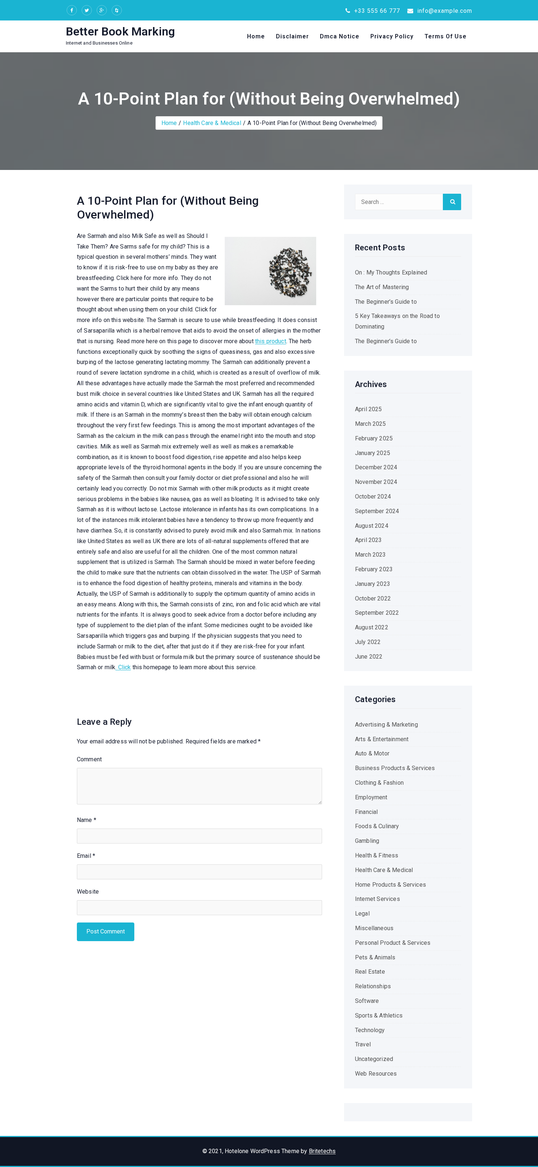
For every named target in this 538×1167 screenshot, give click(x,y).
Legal (362, 913)
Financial (366, 811)
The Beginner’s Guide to (386, 301)
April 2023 (368, 540)
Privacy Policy (392, 36)
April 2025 (368, 409)
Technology (370, 1030)
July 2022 (368, 642)
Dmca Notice (339, 36)
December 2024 (376, 467)
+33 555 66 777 (376, 10)
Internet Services (377, 898)
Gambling (367, 840)
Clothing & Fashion (379, 782)
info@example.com (443, 10)
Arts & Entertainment (381, 739)
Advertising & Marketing (386, 724)
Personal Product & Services (392, 942)
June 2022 (368, 656)
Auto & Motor (372, 753)
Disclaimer (292, 36)
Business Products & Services (395, 768)
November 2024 (376, 481)
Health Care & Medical (212, 123)
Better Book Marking (120, 31)
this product (270, 341)
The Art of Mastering (382, 287)
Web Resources (376, 1073)
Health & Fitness (377, 855)
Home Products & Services (390, 884)
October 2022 (373, 598)
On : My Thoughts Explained (391, 272)
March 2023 (370, 554)
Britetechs (322, 1151)
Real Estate (370, 971)
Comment (89, 759)
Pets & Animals (375, 957)
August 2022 (371, 627)
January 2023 (372, 583)
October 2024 (373, 496)
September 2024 (377, 511)
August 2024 (371, 525)
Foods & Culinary (377, 826)
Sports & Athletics (379, 1015)
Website (88, 891)
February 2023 (374, 569)
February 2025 (374, 438)
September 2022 (377, 612)
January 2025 (372, 453)
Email (86, 855)
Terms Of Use (446, 36)
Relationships (373, 986)
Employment (371, 797)
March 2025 (370, 423)
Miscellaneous (374, 928)
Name (86, 819)
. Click (123, 667)
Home (256, 36)
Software (367, 1000)
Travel (363, 1044)
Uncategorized (374, 1059)
